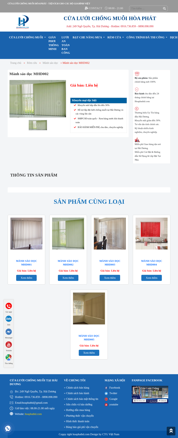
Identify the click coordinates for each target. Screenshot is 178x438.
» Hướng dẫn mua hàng (77, 410)
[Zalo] (9, 318)
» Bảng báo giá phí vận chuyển (81, 427)
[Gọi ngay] (9, 305)
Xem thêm (26, 277)
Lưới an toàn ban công (66, 45)
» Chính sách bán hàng (76, 387)
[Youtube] (9, 344)
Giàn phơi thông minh (53, 43)
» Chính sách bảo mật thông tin (81, 398)
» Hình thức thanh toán (76, 421)
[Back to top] (171, 431)
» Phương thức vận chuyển (79, 415)
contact (95, 8)
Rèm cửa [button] (114, 37)
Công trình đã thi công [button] (146, 37)
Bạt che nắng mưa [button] (88, 37)
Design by (96, 434)
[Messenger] (9, 331)
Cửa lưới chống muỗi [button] (26, 37)
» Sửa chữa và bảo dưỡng (78, 404)
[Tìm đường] (9, 357)
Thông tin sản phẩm (33, 175)
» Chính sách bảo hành (76, 393)
